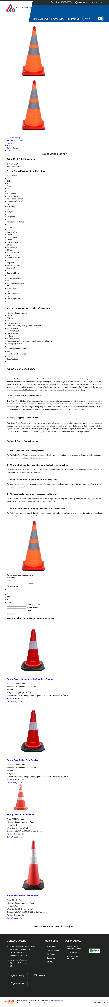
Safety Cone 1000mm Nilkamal (21, 814)
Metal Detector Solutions (72, 957)
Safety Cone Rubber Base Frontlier (22, 760)
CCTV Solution (72, 952)
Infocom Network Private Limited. (49, 1003)
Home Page (24, 19)
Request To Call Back (15, 140)
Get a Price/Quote (14, 164)
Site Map (50, 962)
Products (10, 145)
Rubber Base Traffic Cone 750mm (22, 895)
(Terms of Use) (58, 1001)
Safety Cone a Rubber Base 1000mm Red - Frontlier (30, 679)
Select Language (99, 1002)
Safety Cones (12, 148)
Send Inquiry (15, 137)
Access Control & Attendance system (74, 948)
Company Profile (40, 19)
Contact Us (73, 19)
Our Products (57, 19)
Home (9, 143)
